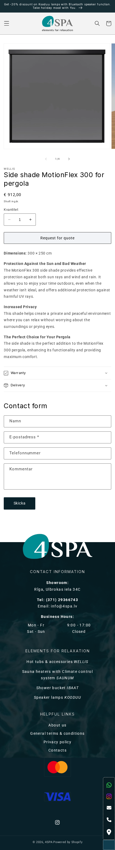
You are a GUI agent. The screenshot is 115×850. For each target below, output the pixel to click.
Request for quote (57, 238)
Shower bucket (57, 688)
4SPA (49, 842)
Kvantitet (11, 210)
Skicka (20, 503)
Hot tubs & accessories (57, 662)
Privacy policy (58, 742)
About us (57, 725)
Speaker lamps (57, 697)
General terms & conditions (57, 733)
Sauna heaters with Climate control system (57, 675)
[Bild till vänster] (46, 159)
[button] (6, 23)
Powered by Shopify (67, 842)
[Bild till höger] (69, 159)
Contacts (57, 750)
